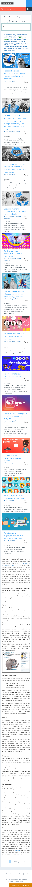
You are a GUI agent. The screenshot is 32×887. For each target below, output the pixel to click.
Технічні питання (8, 43)
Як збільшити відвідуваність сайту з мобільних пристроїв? (13, 535)
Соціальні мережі (10, 81)
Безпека (11, 45)
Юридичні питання (21, 43)
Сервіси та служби (17, 41)
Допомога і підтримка (9, 9)
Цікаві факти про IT (16, 46)
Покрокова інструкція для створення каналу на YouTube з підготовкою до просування (15, 168)
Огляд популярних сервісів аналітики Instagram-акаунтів (15, 416)
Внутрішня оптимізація (20, 34)
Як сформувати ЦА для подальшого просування (14, 496)
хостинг (17, 851)
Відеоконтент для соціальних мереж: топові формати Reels (15, 211)
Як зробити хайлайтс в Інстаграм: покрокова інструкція (14, 336)
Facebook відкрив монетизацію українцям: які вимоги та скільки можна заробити (16, 75)
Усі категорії (8, 34)
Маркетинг (7, 41)
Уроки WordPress (15, 39)
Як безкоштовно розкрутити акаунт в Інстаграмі (13, 254)
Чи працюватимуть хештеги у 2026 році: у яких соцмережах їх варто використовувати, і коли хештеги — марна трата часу (15, 122)
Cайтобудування (10, 36)
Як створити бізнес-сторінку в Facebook (13, 375)
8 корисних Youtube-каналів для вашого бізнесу (13, 458)
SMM (23, 39)
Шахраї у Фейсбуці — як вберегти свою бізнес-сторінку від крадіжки (14, 294)
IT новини (15, 37)
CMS (5, 45)
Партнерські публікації (10, 423)
